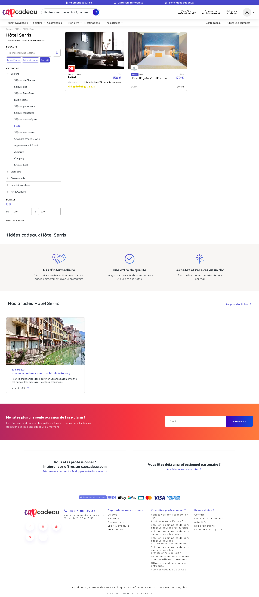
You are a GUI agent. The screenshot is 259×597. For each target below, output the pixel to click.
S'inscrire (239, 421)
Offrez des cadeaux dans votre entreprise (170, 564)
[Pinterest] (30, 536)
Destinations (92, 22)
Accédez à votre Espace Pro (168, 521)
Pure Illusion (144, 593)
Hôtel (18, 29)
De (7, 211)
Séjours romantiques (25, 119)
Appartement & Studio (26, 145)
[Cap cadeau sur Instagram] (43, 526)
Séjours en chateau (24, 132)
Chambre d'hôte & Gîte (27, 138)
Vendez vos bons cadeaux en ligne (169, 516)
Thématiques (112, 22)
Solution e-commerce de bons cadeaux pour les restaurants (170, 526)
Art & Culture (18, 191)
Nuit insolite (21, 99)
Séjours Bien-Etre (24, 93)
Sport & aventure (20, 184)
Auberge (19, 151)
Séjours (9, 29)
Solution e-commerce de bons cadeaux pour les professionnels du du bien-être (170, 540)
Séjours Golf (21, 164)
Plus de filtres (14, 220)
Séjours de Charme (24, 80)
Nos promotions (204, 525)
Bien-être (16, 171)
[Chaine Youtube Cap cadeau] (56, 526)
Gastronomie (18, 178)
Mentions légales (176, 587)
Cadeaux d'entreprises (208, 529)
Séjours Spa (20, 86)
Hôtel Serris (30, 29)
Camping (19, 158)
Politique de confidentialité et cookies (138, 587)
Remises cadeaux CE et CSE (168, 569)
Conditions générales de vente (91, 587)
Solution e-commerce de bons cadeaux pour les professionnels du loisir (170, 550)
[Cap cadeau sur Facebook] (30, 526)
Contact (199, 514)
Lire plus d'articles (236, 304)
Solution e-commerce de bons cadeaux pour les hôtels (170, 533)
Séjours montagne (24, 112)
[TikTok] (43, 536)
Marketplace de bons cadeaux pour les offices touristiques (170, 558)
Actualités (200, 522)
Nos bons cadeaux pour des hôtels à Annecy (41, 373)
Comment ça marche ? (208, 518)
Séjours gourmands (24, 106)
